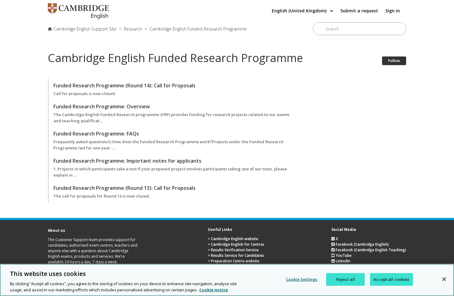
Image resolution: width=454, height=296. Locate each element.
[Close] (444, 279)
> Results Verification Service (233, 249)
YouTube (343, 255)
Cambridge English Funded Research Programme (198, 29)
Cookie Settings (301, 279)
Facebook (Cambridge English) (362, 244)
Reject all (345, 279)
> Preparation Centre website (233, 261)
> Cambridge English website (233, 238)
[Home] (78, 17)
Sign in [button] (392, 11)
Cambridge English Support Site (84, 29)
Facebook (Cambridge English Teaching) (370, 249)
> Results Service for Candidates (236, 255)
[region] (227, 280)
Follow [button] (394, 60)
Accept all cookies (391, 279)
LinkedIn (342, 261)
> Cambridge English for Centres (236, 244)
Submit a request (359, 11)
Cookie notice (213, 289)
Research (133, 29)
